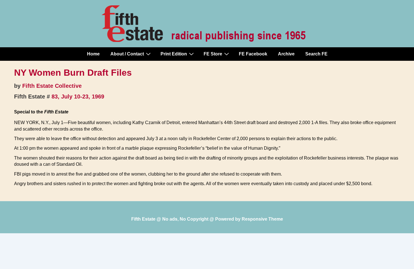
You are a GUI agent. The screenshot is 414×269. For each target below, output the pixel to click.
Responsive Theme (262, 219)
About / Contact (127, 53)
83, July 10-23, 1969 (78, 96)
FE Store (213, 53)
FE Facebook (253, 53)
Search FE (316, 53)
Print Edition (174, 53)
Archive (286, 53)
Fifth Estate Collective (52, 86)
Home (93, 53)
